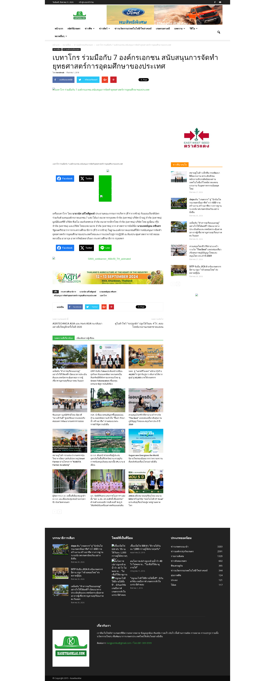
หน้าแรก (59, 28)
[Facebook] (214, 2)
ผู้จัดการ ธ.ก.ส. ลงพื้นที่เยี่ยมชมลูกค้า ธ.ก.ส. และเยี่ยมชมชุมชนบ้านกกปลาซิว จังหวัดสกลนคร (69, 499)
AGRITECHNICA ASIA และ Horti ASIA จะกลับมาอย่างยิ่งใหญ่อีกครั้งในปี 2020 (77, 325)
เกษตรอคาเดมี (163, 28)
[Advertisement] (197, 96)
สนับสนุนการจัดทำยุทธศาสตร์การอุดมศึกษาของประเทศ (75, 295)
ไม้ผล (173, 584)
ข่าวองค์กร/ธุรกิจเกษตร (71, 49)
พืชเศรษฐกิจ (177, 565)
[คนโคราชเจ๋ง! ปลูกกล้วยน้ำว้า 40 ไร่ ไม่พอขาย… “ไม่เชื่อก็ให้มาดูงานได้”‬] (120, 570)
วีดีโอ (192, 28)
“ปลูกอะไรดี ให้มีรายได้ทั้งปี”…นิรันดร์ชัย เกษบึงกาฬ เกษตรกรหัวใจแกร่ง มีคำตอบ (146, 581)
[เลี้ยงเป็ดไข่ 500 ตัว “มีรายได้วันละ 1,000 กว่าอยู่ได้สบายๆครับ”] (120, 552)
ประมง (174, 580)
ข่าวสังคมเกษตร (179, 560)
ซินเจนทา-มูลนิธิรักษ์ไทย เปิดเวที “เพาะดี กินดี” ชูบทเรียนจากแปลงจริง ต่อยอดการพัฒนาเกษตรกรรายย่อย (69, 418)
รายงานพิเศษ (177, 556)
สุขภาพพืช (176, 575)
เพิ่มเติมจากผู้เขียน (85, 338)
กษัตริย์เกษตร (73, 28)
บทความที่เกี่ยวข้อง (63, 338)
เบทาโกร (103, 295)
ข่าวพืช (88, 28)
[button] (218, 32)
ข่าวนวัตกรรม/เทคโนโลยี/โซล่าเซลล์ (133, 28)
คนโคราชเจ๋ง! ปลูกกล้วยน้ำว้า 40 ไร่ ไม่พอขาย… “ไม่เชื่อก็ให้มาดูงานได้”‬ (146, 564)
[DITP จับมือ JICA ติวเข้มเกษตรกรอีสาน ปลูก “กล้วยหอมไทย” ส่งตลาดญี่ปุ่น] (179, 270)
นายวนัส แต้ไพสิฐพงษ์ (88, 291)
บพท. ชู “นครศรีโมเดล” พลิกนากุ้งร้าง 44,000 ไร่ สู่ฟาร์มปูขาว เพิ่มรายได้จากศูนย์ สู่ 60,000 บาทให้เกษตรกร (146, 374)
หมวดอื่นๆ (59, 36)
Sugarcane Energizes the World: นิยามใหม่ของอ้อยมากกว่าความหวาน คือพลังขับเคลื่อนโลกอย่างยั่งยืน (146, 458)
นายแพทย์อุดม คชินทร (107, 291)
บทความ (178, 28)
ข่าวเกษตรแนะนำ (179, 546)
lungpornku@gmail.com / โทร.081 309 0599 (129, 642)
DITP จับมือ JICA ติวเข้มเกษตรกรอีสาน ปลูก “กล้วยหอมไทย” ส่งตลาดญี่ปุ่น (205, 269)
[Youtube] (220, 2)
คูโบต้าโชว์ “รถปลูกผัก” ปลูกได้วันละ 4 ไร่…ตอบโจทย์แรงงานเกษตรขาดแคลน (139, 325)
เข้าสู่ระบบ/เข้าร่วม (86, 2)
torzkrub (60, 72)
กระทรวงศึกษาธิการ (68, 291)
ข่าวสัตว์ (103, 28)
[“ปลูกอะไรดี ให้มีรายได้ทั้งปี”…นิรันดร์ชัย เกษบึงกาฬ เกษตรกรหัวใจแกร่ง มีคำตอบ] (120, 587)
